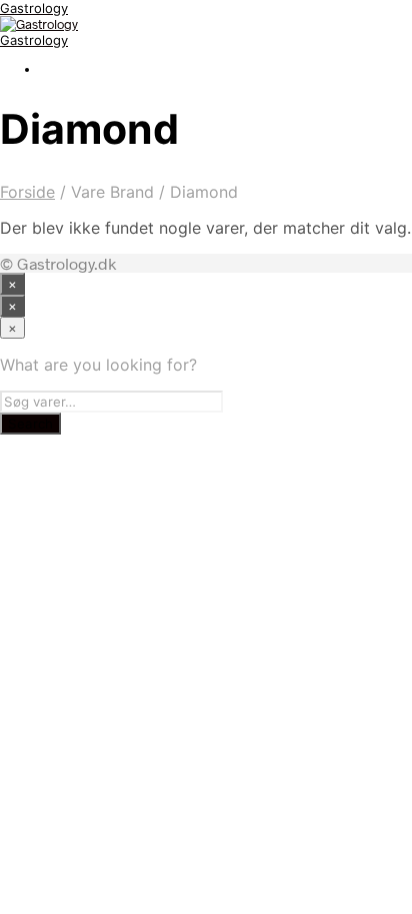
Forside (27, 192)
